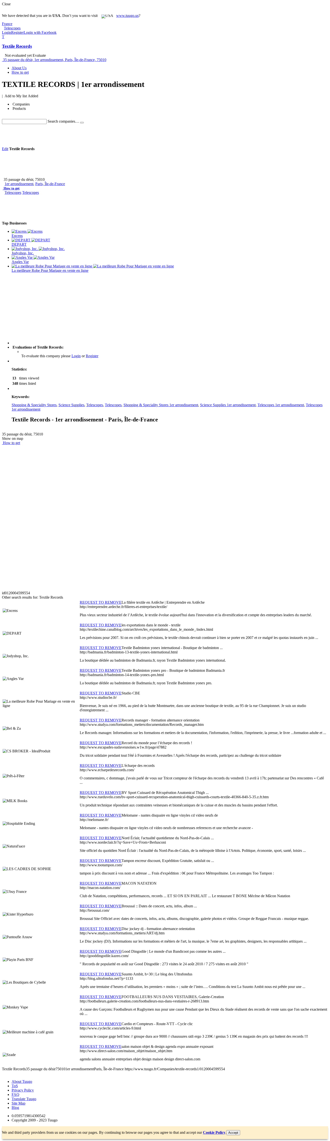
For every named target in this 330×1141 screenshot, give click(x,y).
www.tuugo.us (127, 16)
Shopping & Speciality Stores (34, 405)
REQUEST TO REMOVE (101, 602)
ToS (15, 1086)
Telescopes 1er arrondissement (281, 405)
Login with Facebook (40, 32)
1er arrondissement (19, 184)
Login (6, 32)
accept (233, 1132)
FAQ (15, 1094)
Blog (15, 1108)
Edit (5, 149)
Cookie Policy (214, 1132)
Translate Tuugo (24, 1099)
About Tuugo (22, 1081)
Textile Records (17, 46)
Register (17, 32)
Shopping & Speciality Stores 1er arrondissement (160, 405)
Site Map (18, 1103)
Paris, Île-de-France (50, 184)
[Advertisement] (90, 135)
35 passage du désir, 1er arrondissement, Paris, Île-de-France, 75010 (54, 60)
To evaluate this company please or (59, 356)
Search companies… (63, 121)
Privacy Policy (23, 1090)
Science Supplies (71, 405)
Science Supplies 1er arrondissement (228, 405)
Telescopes (13, 192)
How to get (12, 188)
